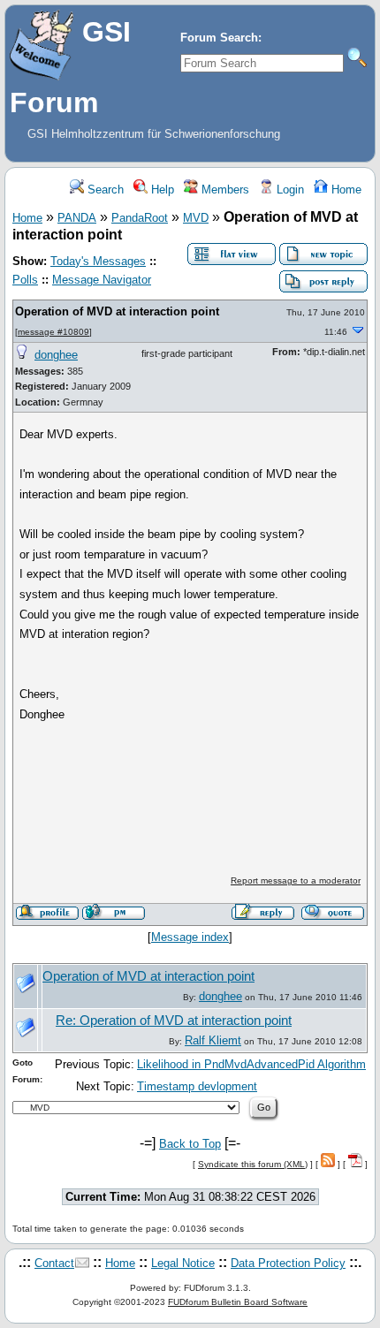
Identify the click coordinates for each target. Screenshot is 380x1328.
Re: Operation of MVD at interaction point (174, 1020)
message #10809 (53, 332)
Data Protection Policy (288, 1263)
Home (344, 189)
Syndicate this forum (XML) (253, 1164)
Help (161, 189)
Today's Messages (98, 261)
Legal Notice (183, 1263)
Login (288, 189)
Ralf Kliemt (213, 1040)
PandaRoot (139, 217)
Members (223, 189)
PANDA (76, 217)
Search (104, 189)
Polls (25, 279)
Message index (190, 937)
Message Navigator (101, 279)
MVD (196, 217)
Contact (54, 1263)
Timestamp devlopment (197, 1086)
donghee (56, 354)
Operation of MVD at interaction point (117, 311)
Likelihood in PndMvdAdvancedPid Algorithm (251, 1064)
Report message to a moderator (296, 880)
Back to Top (190, 1143)
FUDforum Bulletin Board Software (238, 1302)
